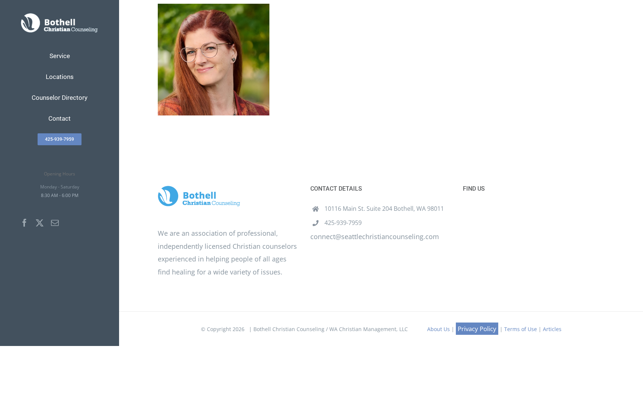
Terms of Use (520, 329)
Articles (552, 329)
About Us (438, 329)
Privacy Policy (477, 328)
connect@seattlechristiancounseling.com (374, 236)
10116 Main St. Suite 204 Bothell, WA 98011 (384, 208)
